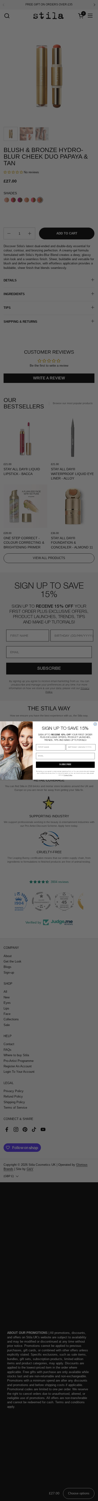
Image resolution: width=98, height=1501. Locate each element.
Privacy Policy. (68, 775)
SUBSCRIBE (65, 765)
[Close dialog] (95, 724)
